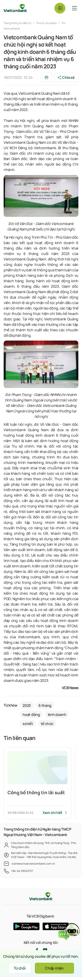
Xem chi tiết (52, 812)
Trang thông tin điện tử (18, 23)
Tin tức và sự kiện (46, 23)
